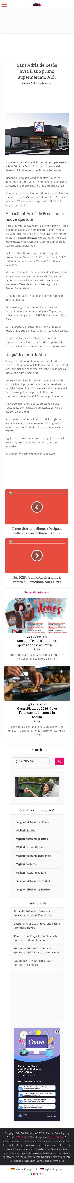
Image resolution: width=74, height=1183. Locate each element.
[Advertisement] (37, 996)
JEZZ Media (22, 1137)
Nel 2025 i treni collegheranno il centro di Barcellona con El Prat (35, 1131)
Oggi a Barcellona (37, 636)
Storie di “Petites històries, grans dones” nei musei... (37, 642)
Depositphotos (56, 1137)
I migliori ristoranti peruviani (33, 889)
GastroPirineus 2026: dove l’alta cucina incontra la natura (37, 712)
